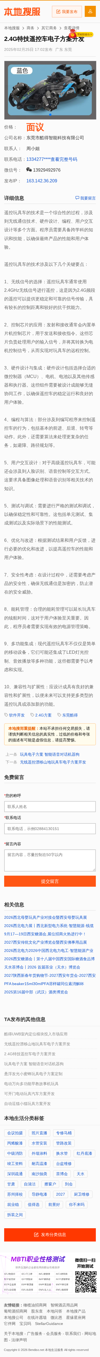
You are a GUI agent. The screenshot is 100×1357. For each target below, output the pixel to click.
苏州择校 (15, 1194)
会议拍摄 (15, 1133)
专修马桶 (64, 1133)
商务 (30, 28)
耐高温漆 (39, 1163)
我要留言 (87, 198)
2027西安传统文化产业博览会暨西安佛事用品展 (45, 942)
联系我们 (73, 1333)
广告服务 (34, 1333)
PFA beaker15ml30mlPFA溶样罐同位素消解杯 (44, 983)
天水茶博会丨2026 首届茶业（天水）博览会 (42, 967)
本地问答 (54, 1311)
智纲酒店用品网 (64, 1305)
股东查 (37, 1311)
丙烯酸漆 (15, 1143)
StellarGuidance (49, 1323)
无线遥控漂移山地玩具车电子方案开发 (53, 762)
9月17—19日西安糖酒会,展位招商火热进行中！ (45, 934)
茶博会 (62, 1174)
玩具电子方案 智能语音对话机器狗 (49, 754)
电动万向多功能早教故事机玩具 (31, 1084)
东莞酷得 (70, 715)
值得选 (33, 1204)
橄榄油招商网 (35, 1305)
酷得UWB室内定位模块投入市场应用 (36, 1034)
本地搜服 (22, 11)
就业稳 (13, 1204)
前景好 (54, 1204)
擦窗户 (50, 1184)
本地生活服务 (54, 1349)
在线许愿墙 (37, 1317)
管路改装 (64, 1143)
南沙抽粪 (39, 1174)
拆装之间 (15, 1214)
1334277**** (38, 159)
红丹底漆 (84, 1153)
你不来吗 (76, 1204)
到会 (69, 1184)
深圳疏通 (15, 1174)
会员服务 (54, 1333)
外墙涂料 (39, 1153)
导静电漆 (39, 1194)
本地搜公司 (13, 1317)
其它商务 (49, 28)
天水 (80, 1174)
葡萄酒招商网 (15, 1311)
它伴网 (10, 1323)
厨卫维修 (81, 1194)
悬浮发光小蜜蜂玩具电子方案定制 (33, 1074)
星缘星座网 (76, 1317)
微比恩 (56, 1317)
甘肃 (11, 1184)
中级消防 (15, 1153)
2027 (60, 1194)
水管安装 (39, 1143)
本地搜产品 (76, 1311)
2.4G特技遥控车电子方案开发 (30, 1054)
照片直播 (39, 1133)
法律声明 (19, 1340)
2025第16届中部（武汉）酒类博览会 (36, 992)
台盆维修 (64, 1163)
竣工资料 (15, 1163)
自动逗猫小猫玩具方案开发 (27, 1103)
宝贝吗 (25, 1323)
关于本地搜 (13, 1333)
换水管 (62, 1153)
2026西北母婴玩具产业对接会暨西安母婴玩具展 (45, 917)
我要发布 (70, 11)
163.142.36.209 (41, 181)
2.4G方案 (43, 715)
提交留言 (50, 881)
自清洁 (30, 1184)
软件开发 (17, 715)
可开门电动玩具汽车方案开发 (29, 1093)
